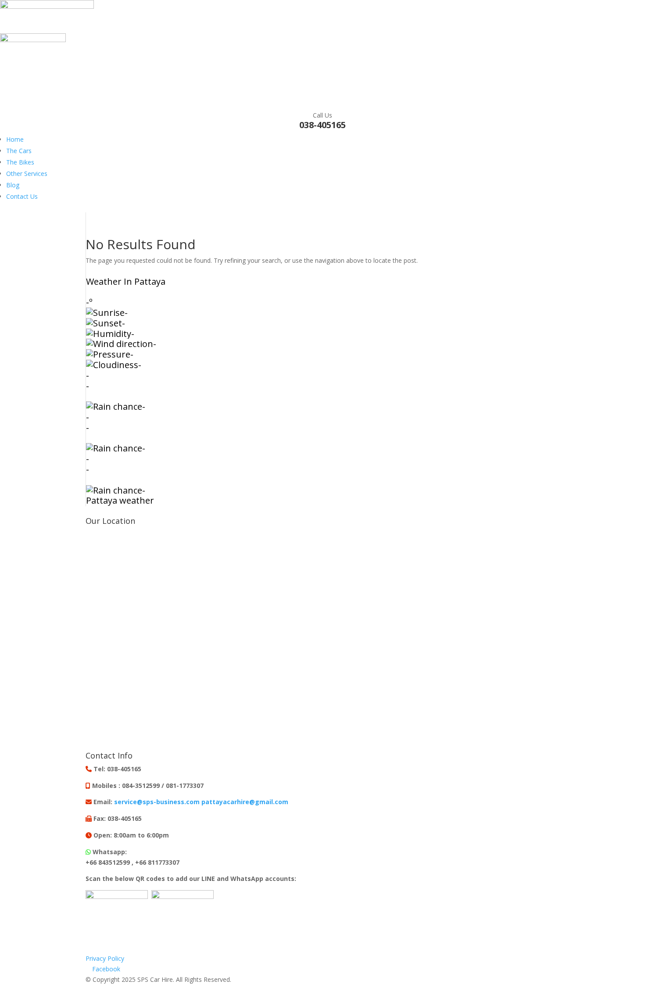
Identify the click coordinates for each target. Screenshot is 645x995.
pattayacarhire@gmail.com (244, 802)
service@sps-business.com (157, 802)
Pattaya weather (120, 500)
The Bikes (20, 162)
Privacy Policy (105, 958)
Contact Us (22, 196)
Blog (12, 185)
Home (15, 139)
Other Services (26, 173)
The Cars (19, 151)
